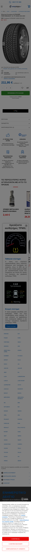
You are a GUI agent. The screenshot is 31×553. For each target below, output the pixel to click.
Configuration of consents (15, 549)
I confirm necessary (15, 544)
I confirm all (15, 539)
